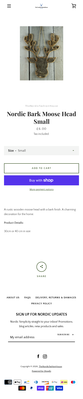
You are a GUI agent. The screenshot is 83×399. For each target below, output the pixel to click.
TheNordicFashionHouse (50, 366)
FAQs (27, 297)
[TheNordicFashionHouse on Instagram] (45, 356)
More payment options (42, 189)
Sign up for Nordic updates (41, 315)
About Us (13, 297)
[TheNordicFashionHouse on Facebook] (38, 356)
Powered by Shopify (41, 371)
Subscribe (63, 335)
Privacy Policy (41, 303)
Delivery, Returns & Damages (55, 297)
